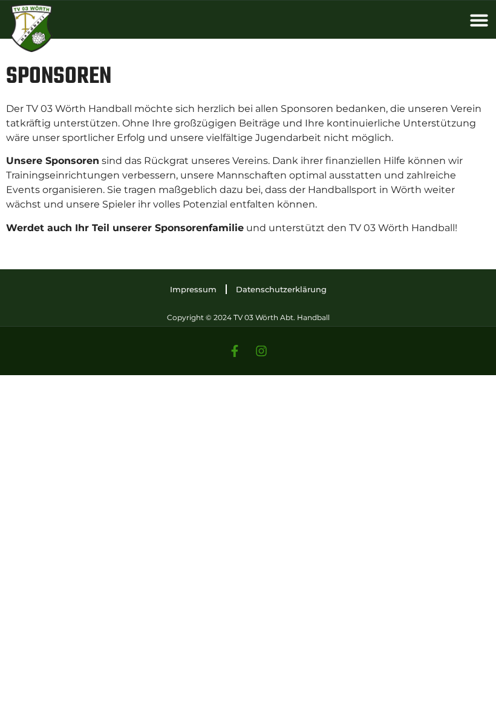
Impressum (193, 289)
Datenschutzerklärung (281, 289)
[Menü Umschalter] (479, 20)
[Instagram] (261, 351)
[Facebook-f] (235, 351)
